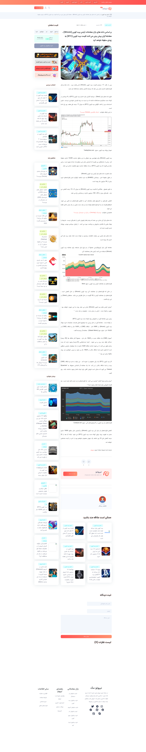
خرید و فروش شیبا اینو (73, 724)
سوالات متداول (59, 707)
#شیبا (62, 2)
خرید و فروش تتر (73, 711)
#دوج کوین (74, 2)
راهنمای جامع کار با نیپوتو (59, 697)
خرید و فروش (46, 46)
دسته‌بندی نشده (41, 384)
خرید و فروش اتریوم (73, 707)
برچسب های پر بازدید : (106, 2)
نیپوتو (92, 450)
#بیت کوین (88, 2)
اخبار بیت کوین (97, 525)
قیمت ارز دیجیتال (39, 8)
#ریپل (67, 2)
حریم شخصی (43, 702)
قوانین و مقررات (43, 693)
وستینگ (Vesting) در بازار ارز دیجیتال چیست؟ (87, 213)
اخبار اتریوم (42, 400)
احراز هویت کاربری (59, 703)
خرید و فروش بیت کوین (73, 702)
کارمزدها (60, 711)
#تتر (81, 2)
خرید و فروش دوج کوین (73, 717)
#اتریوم (95, 2)
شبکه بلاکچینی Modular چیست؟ (89, 112)
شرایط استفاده (43, 697)
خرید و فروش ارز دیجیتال (73, 695)
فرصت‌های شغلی (43, 706)
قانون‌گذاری (42, 413)
